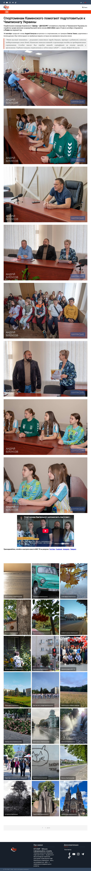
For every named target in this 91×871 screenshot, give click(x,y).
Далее (48, 827)
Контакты (67, 849)
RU (85, 2)
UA (81, 2)
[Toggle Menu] (6, 12)
